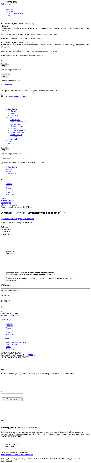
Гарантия (9, 11)
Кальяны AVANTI (13, 345)
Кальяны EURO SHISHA (16, 342)
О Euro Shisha (11, 167)
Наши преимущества (14, 13)
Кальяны (14, 137)
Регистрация (12, 4)
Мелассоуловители (18, 122)
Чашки (13, 128)
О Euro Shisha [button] (11, 109)
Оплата (9, 184)
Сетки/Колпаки (16, 126)
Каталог (9, 169)
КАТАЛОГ (5, 338)
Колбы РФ (14, 139)
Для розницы (11, 143)
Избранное (5, 234)
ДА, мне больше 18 (8, 446)
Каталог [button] (9, 117)
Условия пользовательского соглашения (17, 455)
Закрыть (5, 26)
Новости (9, 190)
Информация (6, 320)
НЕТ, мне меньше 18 (9, 444)
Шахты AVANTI (17, 132)
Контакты (14, 115)
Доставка (9, 9)
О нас (12, 113)
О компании (11, 15)
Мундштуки (15, 124)
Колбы (8, 347)
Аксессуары (15, 120)
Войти (3, 4)
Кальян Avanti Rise (17, 130)
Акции (8, 141)
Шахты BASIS (16, 135)
